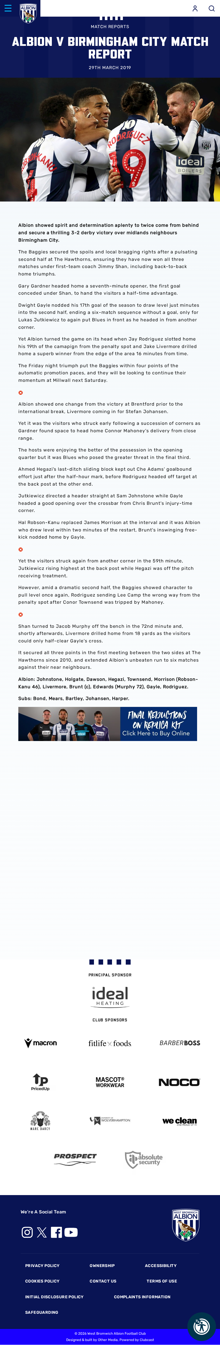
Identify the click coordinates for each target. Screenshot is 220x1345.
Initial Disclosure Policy (54, 1297)
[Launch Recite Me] (201, 1326)
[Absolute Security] (145, 1160)
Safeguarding (41, 1312)
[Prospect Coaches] (75, 1160)
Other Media (108, 1340)
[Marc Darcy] (40, 1121)
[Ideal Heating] (110, 997)
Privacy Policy (42, 1265)
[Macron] (40, 1043)
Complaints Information (142, 1297)
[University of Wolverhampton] (110, 1121)
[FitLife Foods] (110, 1043)
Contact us (103, 1281)
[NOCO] (179, 1082)
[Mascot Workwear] (110, 1082)
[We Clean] (179, 1121)
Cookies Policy (42, 1281)
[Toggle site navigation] (8, 8)
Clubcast (147, 1340)
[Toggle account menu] (195, 8)
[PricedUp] (40, 1082)
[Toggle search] (211, 8)
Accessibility (160, 1265)
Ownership (102, 1265)
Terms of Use (162, 1281)
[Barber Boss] (179, 1043)
